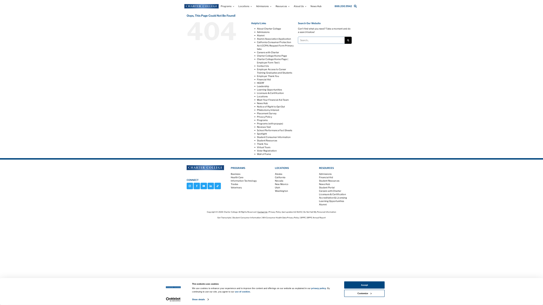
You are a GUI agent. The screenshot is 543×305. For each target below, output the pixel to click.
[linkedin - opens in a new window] (211, 186)
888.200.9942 (343, 6)
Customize (362, 293)
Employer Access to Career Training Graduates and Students (274, 71)
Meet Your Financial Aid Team (273, 100)
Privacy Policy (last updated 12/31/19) (285, 212)
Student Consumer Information (247, 217)
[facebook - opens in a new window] (197, 186)
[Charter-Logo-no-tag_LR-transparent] (201, 5)
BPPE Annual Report (316, 217)
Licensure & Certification (270, 93)
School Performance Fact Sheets (274, 130)
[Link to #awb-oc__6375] (354, 7)
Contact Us (262, 212)
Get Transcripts (224, 217)
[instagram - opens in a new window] (190, 186)
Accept (364, 285)
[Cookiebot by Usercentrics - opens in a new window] (173, 299)
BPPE (303, 217)
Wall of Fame (264, 154)
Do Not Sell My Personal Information (319, 212)
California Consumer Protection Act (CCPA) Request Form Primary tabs (275, 45)
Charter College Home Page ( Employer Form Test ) (272, 61)
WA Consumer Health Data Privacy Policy (281, 217)
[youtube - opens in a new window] (204, 186)
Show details (198, 299)
